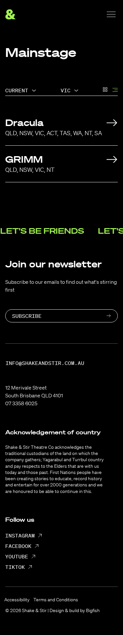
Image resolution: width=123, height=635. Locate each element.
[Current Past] (20, 90)
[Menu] (111, 14)
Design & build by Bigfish (75, 610)
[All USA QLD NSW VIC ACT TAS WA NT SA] (69, 90)
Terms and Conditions (55, 600)
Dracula (24, 122)
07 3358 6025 (21, 403)
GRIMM (24, 159)
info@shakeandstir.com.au (45, 363)
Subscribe (27, 316)
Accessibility (17, 600)
